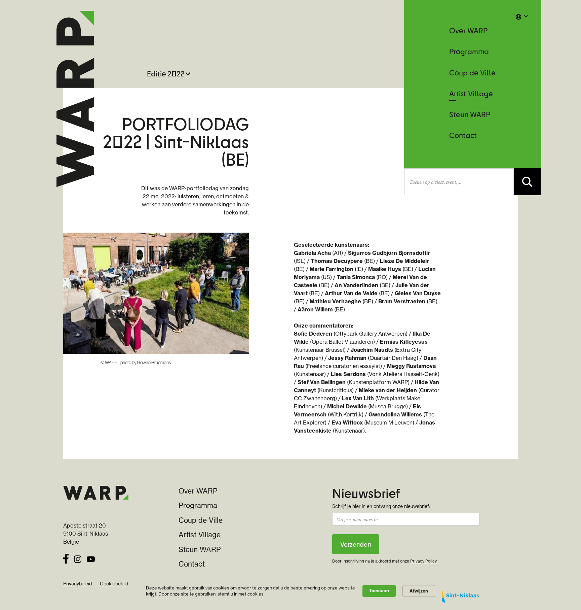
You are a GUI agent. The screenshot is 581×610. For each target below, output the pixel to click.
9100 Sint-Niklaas (85, 533)
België (71, 541)
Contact (463, 135)
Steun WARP (469, 114)
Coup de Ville (472, 72)
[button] (521, 16)
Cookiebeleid (114, 584)
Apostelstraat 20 (84, 525)
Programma (469, 51)
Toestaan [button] (379, 590)
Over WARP (468, 30)
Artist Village (471, 93)
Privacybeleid (77, 584)
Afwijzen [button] (419, 591)
